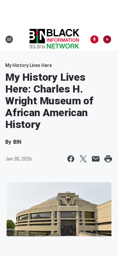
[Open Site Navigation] (9, 39)
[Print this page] (108, 158)
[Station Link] (54, 39)
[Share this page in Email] (95, 158)
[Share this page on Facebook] (70, 158)
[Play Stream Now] (107, 39)
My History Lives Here (28, 65)
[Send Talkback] (94, 39)
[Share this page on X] (83, 158)
